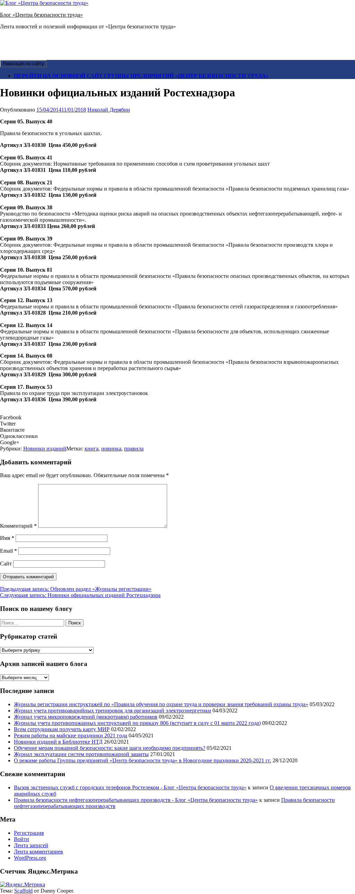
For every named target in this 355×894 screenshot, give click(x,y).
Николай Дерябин (108, 110)
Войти (21, 839)
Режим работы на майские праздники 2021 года (70, 735)
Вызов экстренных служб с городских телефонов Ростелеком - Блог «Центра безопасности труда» (130, 787)
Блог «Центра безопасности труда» (41, 15)
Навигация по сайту (23, 63)
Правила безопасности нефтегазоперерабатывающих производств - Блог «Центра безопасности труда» (136, 800)
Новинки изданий (44, 449)
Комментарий (18, 526)
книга (91, 449)
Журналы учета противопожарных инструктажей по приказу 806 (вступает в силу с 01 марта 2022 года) (137, 723)
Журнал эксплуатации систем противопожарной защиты (81, 754)
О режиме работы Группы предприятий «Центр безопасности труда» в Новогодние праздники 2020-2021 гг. (142, 760)
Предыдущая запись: (75, 589)
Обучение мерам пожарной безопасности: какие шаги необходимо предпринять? (109, 748)
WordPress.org (30, 858)
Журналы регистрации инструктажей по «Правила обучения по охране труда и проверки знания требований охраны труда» (161, 704)
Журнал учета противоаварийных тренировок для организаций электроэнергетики (112, 710)
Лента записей (31, 845)
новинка (111, 449)
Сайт (6, 564)
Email (8, 551)
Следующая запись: (80, 595)
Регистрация (29, 833)
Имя (7, 538)
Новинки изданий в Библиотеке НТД (58, 742)
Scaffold (23, 891)
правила (134, 449)
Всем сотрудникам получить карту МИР (62, 729)
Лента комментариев (38, 851)
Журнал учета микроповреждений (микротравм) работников (85, 717)
